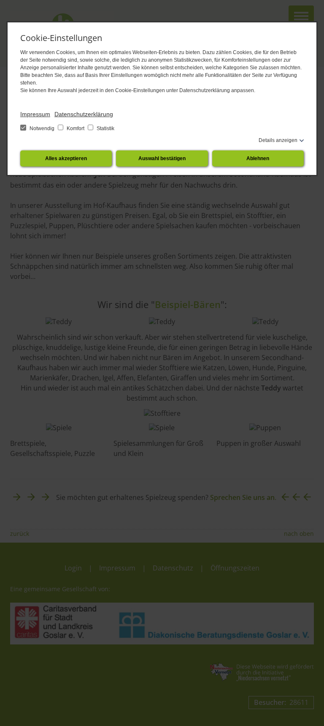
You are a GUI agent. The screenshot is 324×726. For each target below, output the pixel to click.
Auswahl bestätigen (162, 158)
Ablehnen (257, 158)
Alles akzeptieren (66, 158)
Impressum (35, 114)
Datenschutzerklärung (83, 114)
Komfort (75, 128)
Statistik (104, 128)
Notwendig (42, 128)
